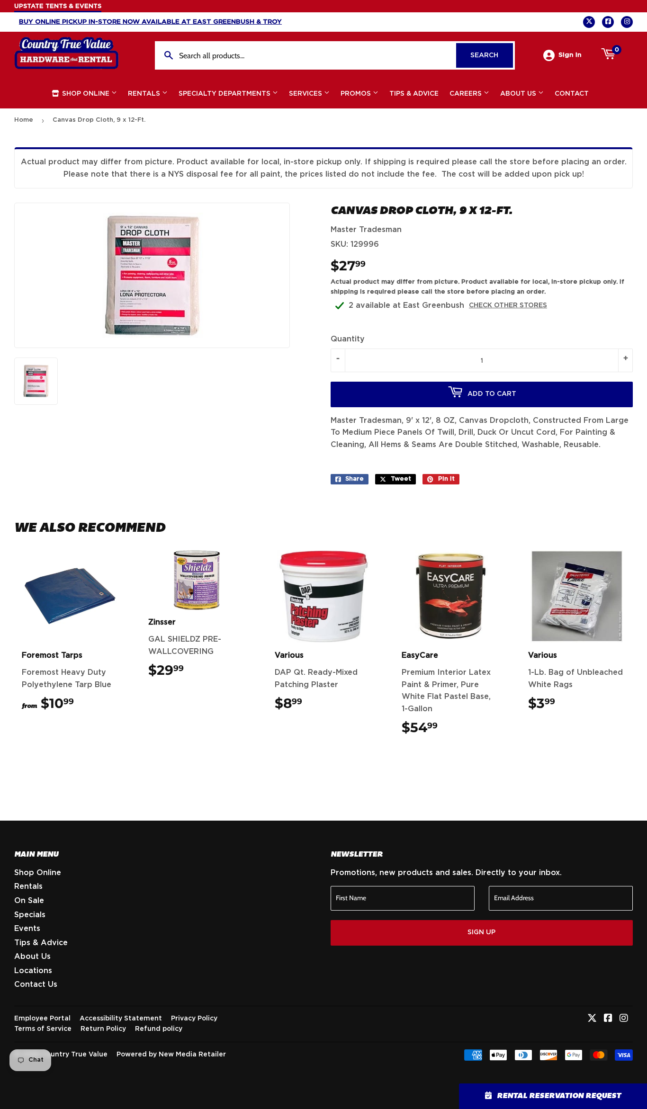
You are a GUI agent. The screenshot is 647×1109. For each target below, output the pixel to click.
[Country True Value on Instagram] (624, 1019)
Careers (466, 93)
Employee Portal (42, 1018)
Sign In (570, 55)
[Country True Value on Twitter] (592, 1019)
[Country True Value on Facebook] (608, 1019)
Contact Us (35, 984)
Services (306, 93)
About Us (519, 93)
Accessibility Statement (121, 1018)
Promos (357, 93)
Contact (572, 93)
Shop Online (85, 93)
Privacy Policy (194, 1018)
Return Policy (103, 1029)
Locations (33, 971)
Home (23, 120)
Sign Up (481, 932)
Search (491, 55)
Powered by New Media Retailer (171, 1054)
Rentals (145, 93)
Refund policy (158, 1029)
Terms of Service (43, 1029)
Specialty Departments (225, 93)
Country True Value (75, 1054)
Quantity (348, 339)
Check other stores (508, 305)
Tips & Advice (414, 93)
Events (27, 928)
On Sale (29, 900)
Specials (29, 915)
